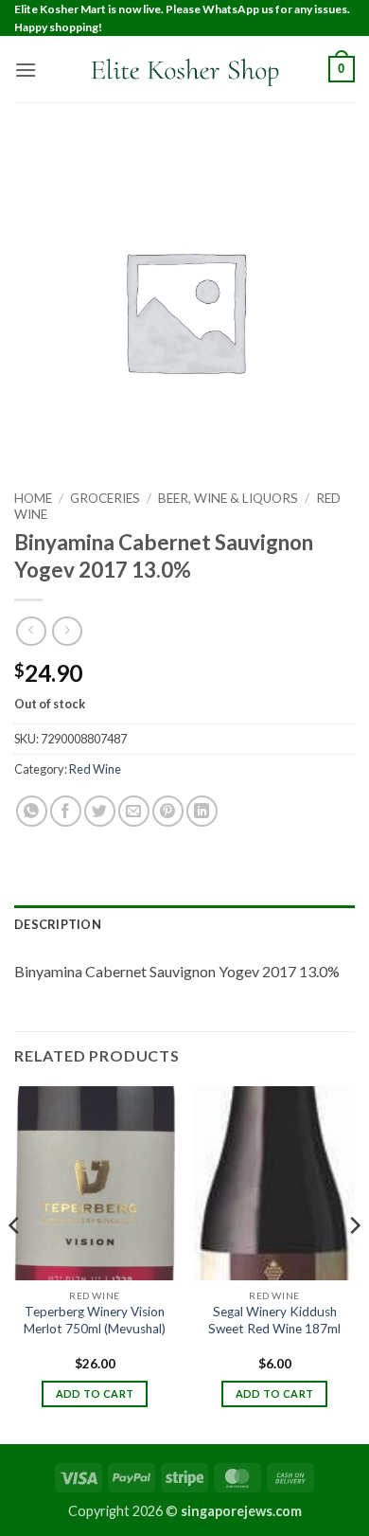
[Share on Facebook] (65, 811)
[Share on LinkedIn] (202, 811)
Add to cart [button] (95, 1393)
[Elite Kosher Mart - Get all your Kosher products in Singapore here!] (184, 70)
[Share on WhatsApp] (31, 811)
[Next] (354, 1262)
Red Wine (95, 769)
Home (33, 498)
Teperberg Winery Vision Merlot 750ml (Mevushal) (95, 1320)
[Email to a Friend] (133, 811)
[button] (25, 69)
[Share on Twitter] (99, 811)
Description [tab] (57, 924)
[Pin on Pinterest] (168, 811)
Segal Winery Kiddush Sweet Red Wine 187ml (274, 1320)
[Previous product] (66, 631)
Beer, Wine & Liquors (228, 498)
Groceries (105, 498)
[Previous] (15, 1262)
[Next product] (30, 631)
